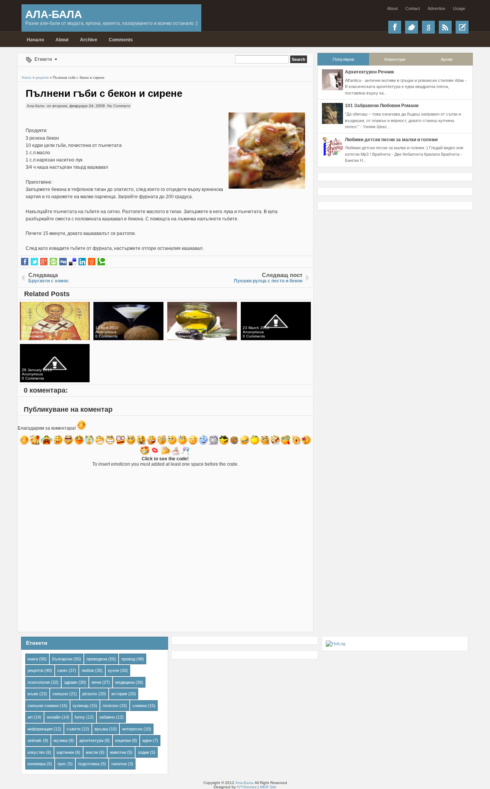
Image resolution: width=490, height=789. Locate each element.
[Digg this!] (63, 262)
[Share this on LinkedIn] (82, 262)
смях (62, 670)
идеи (147, 740)
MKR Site (268, 787)
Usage (459, 8)
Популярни (343, 59)
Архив (446, 59)
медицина (124, 682)
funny (80, 717)
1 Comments (180, 336)
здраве (70, 682)
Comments (121, 39)
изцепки (123, 740)
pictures (89, 693)
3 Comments (33, 336)
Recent (462, 27)
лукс (61, 763)
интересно (132, 729)
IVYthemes (246, 787)
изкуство (36, 752)
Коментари (394, 59)
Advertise (436, 8)
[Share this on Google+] (43, 262)
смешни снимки (43, 705)
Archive (88, 39)
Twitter (411, 27)
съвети (73, 729)
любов (88, 670)
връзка (101, 729)
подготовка (89, 763)
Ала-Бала (53, 14)
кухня (113, 670)
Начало (35, 39)
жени (96, 682)
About (392, 8)
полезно (110, 705)
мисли (92, 752)
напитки (119, 763)
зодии (143, 752)
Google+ (428, 27)
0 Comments (106, 336)
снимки (139, 705)
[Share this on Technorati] (101, 262)
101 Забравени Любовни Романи (381, 105)
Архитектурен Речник (369, 72)
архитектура (91, 740)
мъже (33, 693)
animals (35, 740)
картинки (65, 752)
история (119, 693)
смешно (60, 693)
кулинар (80, 705)
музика (60, 740)
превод (128, 659)
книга (33, 659)
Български (62, 659)
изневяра (37, 763)
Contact (412, 8)
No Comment (118, 106)
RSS (445, 27)
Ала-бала (35, 106)
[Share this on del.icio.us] (72, 262)
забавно (107, 717)
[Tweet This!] (34, 262)
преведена (97, 659)
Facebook (395, 27)
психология (39, 682)
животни (118, 752)
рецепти (35, 670)
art (30, 717)
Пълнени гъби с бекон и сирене (104, 93)
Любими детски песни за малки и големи (391, 139)
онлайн (53, 717)
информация (40, 729)
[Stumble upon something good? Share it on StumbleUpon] (53, 262)
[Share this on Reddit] (91, 262)
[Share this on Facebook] (24, 262)
